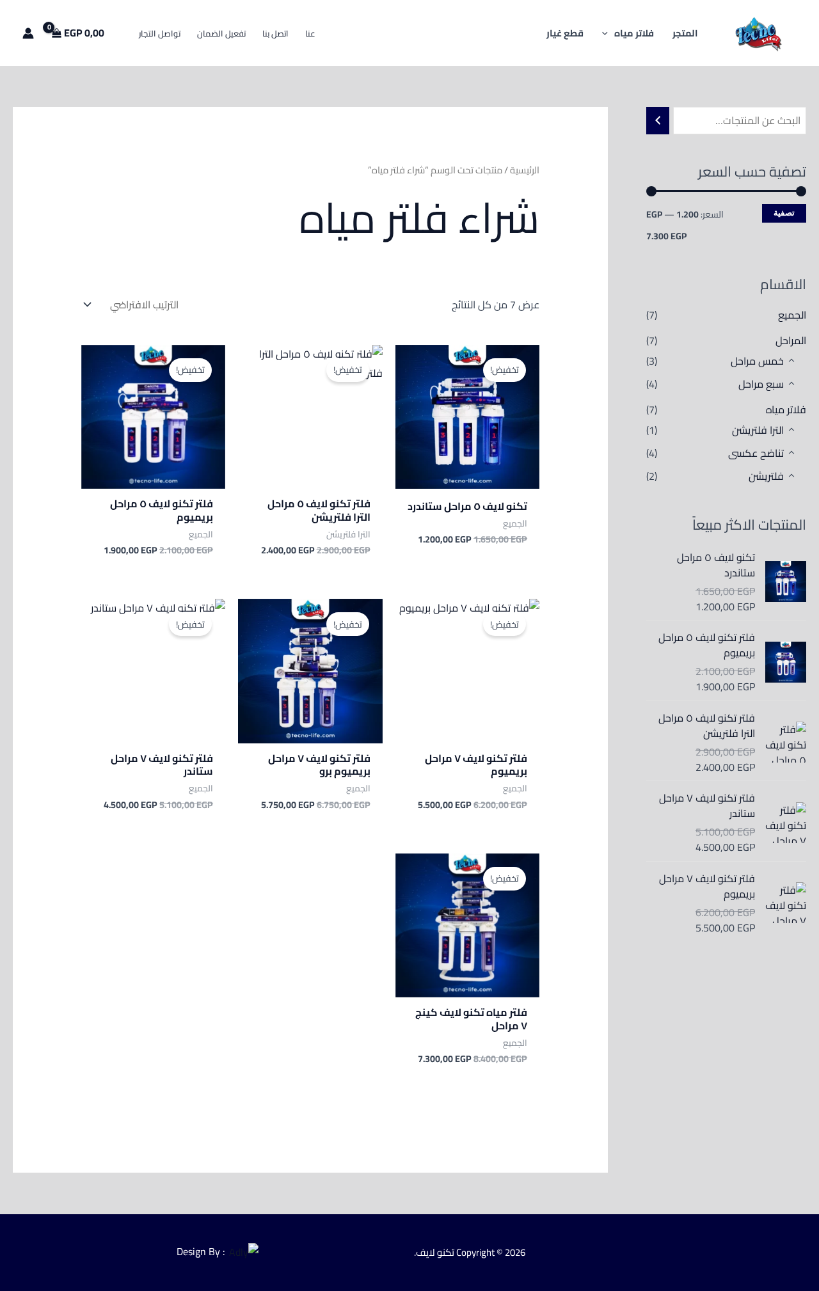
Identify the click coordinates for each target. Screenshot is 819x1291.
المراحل (790, 340)
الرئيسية (524, 169)
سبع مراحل (761, 383)
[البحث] (657, 120)
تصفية (784, 213)
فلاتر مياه (786, 409)
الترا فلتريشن (758, 430)
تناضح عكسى (756, 453)
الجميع (792, 314)
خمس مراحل (757, 360)
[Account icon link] (28, 33)
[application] (608, 33)
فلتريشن (766, 476)
